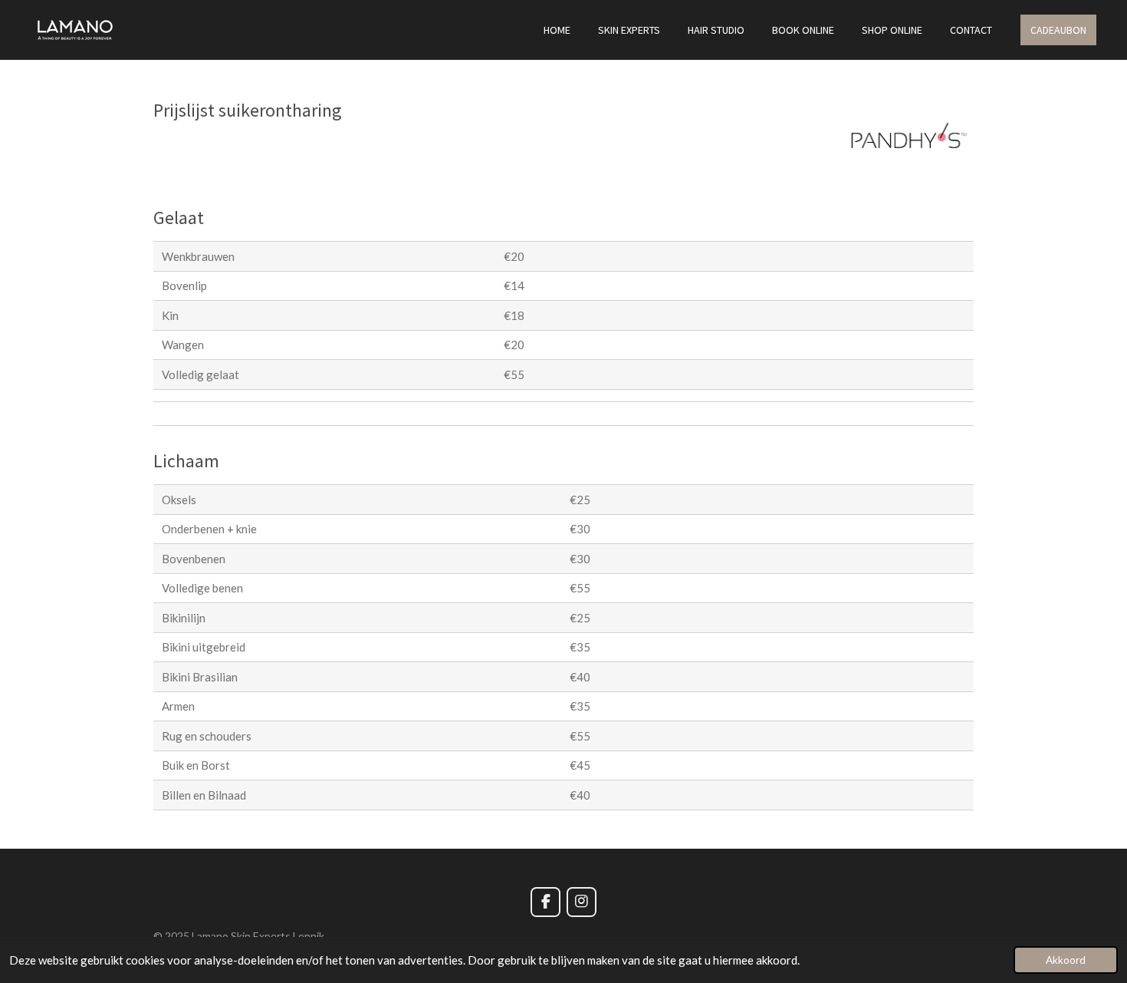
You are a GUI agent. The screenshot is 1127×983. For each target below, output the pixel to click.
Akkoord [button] (1066, 960)
